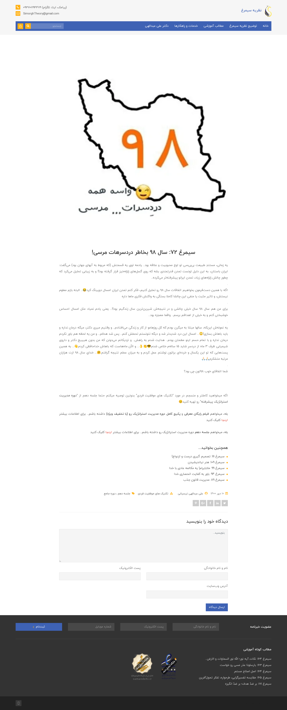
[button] (20, 26)
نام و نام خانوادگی (216, 568)
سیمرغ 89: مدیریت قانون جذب (204, 480)
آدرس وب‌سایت (217, 586)
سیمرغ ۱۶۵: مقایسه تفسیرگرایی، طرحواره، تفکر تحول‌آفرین (235, 678)
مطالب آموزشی (214, 26)
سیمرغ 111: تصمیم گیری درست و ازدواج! (198, 456)
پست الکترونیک (130, 568)
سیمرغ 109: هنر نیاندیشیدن (206, 462)
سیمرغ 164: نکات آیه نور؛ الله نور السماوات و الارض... (238, 659)
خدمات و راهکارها (186, 26)
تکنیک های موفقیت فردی (153, 494)
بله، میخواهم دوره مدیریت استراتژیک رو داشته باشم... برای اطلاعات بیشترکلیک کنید (159, 432)
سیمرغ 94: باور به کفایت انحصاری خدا (199, 474)
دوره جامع (110, 494)
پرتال (244, 703)
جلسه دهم (123, 494)
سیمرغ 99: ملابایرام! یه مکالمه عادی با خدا (197, 468)
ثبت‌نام (40, 627)
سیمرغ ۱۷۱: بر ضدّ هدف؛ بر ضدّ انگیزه (248, 684)
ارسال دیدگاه (217, 607)
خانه (265, 26)
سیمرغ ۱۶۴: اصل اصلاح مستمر (252, 671)
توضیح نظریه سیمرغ (243, 26)
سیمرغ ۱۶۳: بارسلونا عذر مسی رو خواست (245, 665)
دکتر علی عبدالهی (156, 26)
